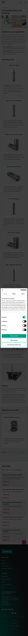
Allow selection (14, 340)
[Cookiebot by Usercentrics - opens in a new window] (20, 290)
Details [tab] (14, 293)
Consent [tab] (5, 293)
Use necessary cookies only (14, 344)
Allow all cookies (14, 335)
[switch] (24, 321)
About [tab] (22, 293)
